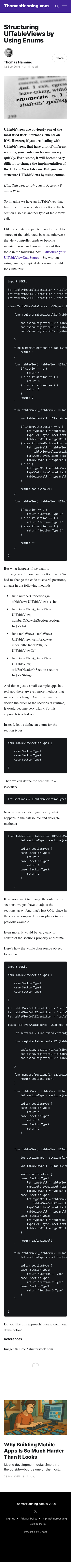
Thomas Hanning (18, 62)
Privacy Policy (29, 1518)
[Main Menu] (65, 6)
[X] (35, 1511)
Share (60, 58)
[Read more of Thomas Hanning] (9, 52)
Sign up (10, 1518)
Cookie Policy (38, 1523)
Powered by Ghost (35, 1531)
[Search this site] (57, 6)
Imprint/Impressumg (54, 1518)
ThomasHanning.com (26, 6)
